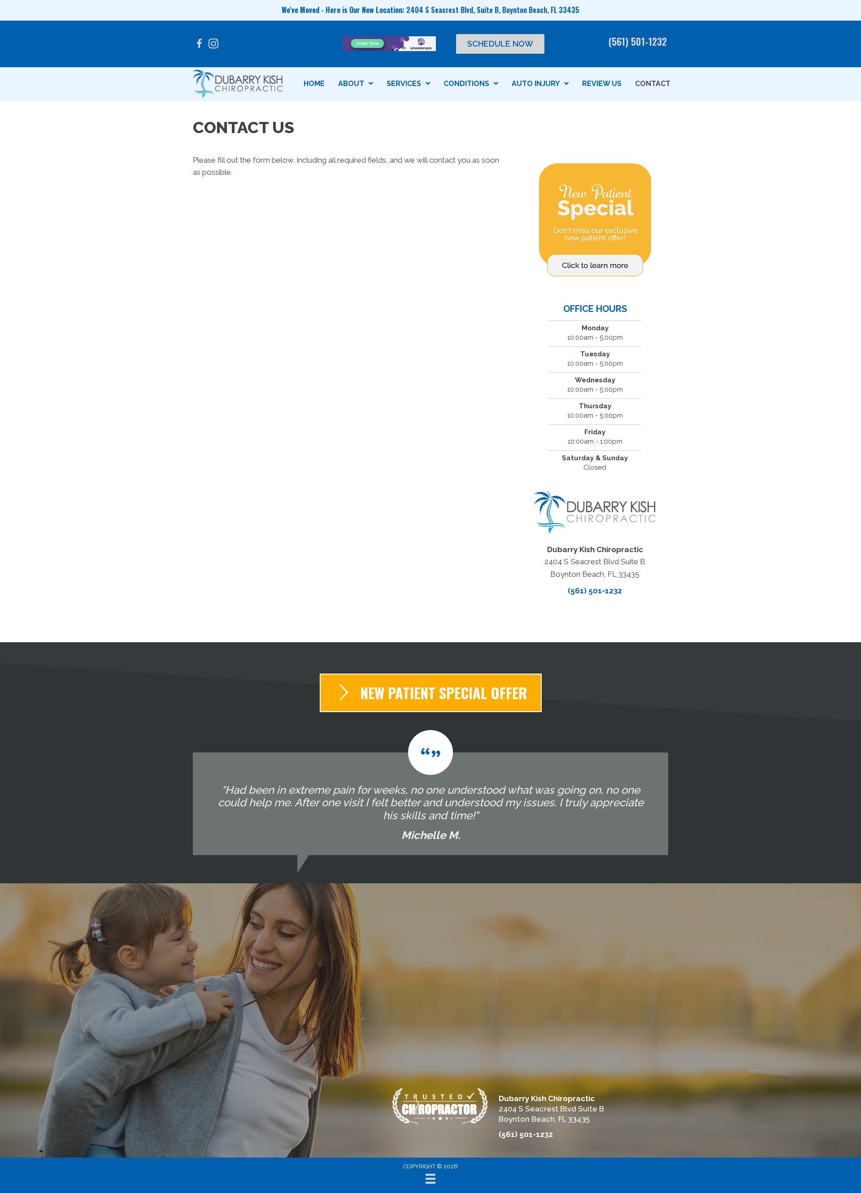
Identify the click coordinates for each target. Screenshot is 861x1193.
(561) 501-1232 (638, 41)
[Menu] (430, 1178)
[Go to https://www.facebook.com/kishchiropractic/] (199, 45)
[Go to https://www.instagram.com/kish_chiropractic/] (213, 45)
